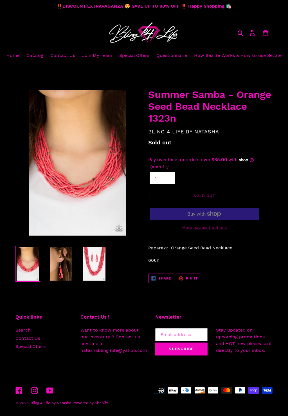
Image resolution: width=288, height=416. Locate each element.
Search (23, 330)
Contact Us (27, 338)
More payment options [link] (204, 227)
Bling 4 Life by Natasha (51, 403)
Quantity (159, 166)
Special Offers (30, 346)
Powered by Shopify (90, 403)
